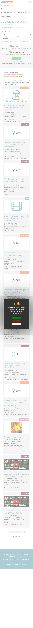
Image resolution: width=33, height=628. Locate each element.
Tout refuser (17, 321)
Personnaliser (16, 324)
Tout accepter (16, 318)
